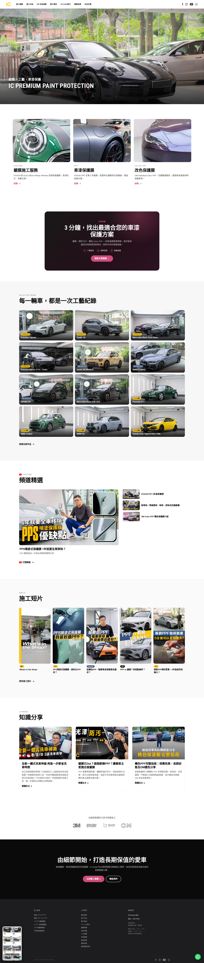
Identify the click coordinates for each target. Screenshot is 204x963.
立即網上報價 (92, 879)
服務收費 (77, 4)
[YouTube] (191, 4)
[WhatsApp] (196, 4)
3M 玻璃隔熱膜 (39, 928)
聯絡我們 (113, 879)
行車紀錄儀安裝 (39, 931)
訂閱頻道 (27, 562)
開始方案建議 (101, 258)
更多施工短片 (25, 681)
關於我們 (84, 915)
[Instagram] (186, 4)
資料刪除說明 (85, 946)
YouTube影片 (65, 4)
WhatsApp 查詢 (133, 915)
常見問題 (84, 937)
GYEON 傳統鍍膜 (39, 921)
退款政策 (84, 940)
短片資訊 (53, 4)
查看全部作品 (25, 444)
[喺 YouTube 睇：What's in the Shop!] (12, 943)
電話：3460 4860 (134, 919)
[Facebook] (182, 4)
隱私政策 (84, 943)
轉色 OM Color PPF (40, 918)
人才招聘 (84, 934)
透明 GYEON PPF (40, 915)
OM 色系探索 (42, 4)
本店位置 (87, 4)
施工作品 (84, 918)
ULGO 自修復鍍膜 (40, 924)
